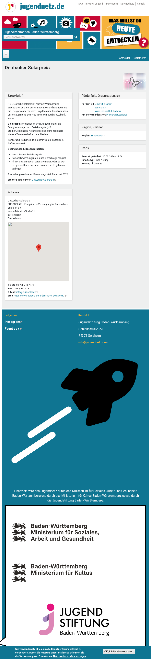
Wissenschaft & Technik (108, 111)
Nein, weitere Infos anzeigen (69, 656)
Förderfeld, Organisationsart (101, 96)
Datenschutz (127, 3)
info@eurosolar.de (27, 292)
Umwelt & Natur (103, 104)
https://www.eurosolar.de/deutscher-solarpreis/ (40, 295)
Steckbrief (16, 96)
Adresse (16, 192)
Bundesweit (97, 135)
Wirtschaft (100, 107)
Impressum (112, 3)
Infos (90, 148)
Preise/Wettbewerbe (116, 114)
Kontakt (141, 3)
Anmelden (125, 57)
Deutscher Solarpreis (44, 179)
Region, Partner (92, 127)
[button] (39, 248)
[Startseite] (11, 7)
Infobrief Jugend (94, 3)
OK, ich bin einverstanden (118, 651)
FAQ (80, 3)
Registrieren (139, 57)
